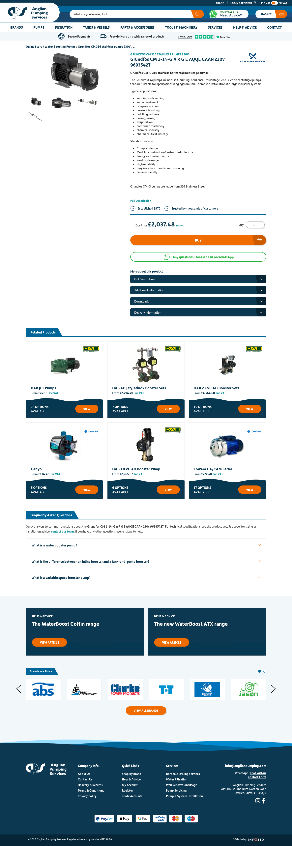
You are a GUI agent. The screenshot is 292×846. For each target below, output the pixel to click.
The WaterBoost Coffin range (65, 623)
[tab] (259, 671)
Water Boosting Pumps (60, 46)
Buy (198, 240)
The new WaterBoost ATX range (191, 623)
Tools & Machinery (181, 27)
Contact (274, 27)
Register (127, 790)
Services (215, 27)
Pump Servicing (176, 790)
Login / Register (241, 3)
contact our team (62, 531)
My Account (130, 785)
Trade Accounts (132, 796)
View (86, 409)
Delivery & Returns (90, 785)
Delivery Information (147, 312)
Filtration (64, 27)
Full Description (140, 201)
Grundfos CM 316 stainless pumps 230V (104, 46)
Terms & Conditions (91, 790)
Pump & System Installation (184, 796)
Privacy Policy (87, 796)
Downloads (141, 301)
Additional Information (149, 290)
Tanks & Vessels (96, 27)
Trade (220, 3)
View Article (49, 642)
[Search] (197, 14)
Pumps (38, 27)
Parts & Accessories (137, 27)
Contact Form (257, 777)
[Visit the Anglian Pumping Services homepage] (30, 12)
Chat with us (258, 773)
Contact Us (85, 779)
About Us (84, 774)
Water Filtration (176, 779)
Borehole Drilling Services (183, 774)
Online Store (34, 46)
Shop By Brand (131, 774)
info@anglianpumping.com (245, 765)
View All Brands (146, 711)
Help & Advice (245, 27)
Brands (16, 27)
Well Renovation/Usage (181, 785)
